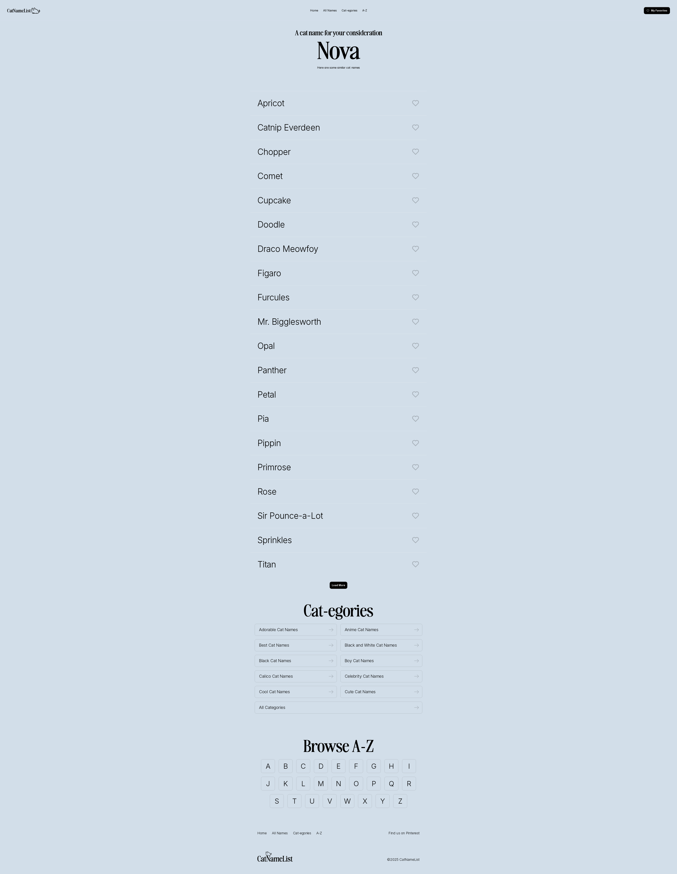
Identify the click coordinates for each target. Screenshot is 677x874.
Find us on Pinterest (404, 833)
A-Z (319, 833)
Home (262, 833)
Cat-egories (302, 833)
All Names (280, 833)
